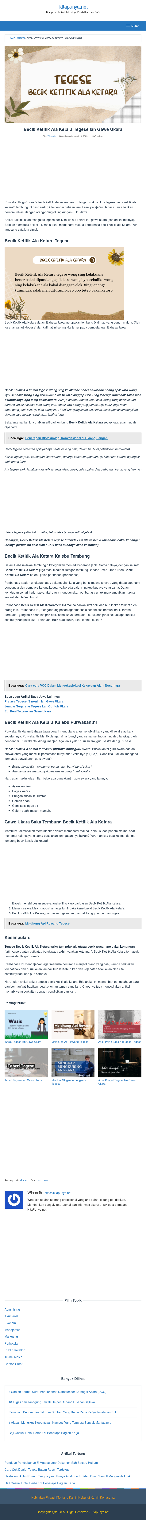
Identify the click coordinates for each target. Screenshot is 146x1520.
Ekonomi (11, 1323)
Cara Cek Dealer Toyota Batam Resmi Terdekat (37, 1469)
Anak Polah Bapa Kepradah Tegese (119, 1042)
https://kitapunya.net (57, 1193)
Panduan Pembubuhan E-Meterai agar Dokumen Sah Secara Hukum (51, 1462)
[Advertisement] (73, 171)
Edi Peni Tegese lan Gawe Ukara (28, 711)
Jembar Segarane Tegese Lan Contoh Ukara (36, 706)
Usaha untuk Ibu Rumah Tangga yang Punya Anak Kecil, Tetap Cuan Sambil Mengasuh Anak (68, 1476)
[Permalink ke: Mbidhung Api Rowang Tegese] (73, 1024)
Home (12, 38)
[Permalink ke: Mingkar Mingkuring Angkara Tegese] (73, 1062)
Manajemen (13, 1330)
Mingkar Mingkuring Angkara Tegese (69, 1081)
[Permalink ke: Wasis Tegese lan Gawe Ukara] (26, 1024)
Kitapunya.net (73, 6)
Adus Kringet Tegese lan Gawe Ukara (117, 1081)
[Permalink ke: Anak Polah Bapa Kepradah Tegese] (119, 1024)
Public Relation (15, 1350)
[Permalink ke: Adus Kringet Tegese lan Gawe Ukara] (119, 1062)
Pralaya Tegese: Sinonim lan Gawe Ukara (34, 701)
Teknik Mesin (13, 1357)
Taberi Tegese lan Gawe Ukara (23, 1080)
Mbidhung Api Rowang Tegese (70, 1042)
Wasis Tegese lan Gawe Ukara (23, 1042)
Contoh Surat (13, 1364)
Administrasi (13, 1309)
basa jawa (42, 1180)
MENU (135, 26)
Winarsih (34, 1192)
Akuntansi (11, 1316)
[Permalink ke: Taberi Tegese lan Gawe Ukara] (26, 1062)
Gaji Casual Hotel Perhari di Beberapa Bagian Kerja (40, 1483)
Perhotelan (12, 1343)
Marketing (11, 1336)
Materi (21, 38)
